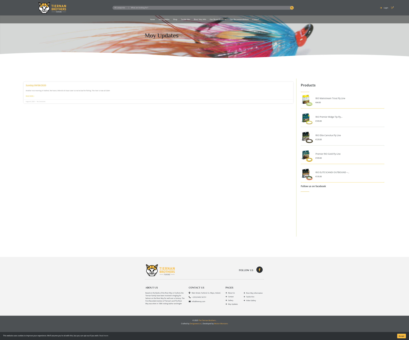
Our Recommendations (239, 19)
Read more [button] (103, 335)
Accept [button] (401, 336)
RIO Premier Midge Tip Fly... (328, 116)
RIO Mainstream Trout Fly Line (330, 98)
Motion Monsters (221, 323)
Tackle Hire (185, 19)
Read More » (30, 96)
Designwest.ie (195, 323)
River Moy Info (200, 19)
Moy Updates (164, 19)
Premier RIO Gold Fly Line (328, 153)
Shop (175, 19)
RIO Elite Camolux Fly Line (328, 135)
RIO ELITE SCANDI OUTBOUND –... (332, 172)
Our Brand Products (218, 19)
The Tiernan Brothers (207, 320)
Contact (255, 19)
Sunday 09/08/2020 (36, 85)
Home (152, 19)
